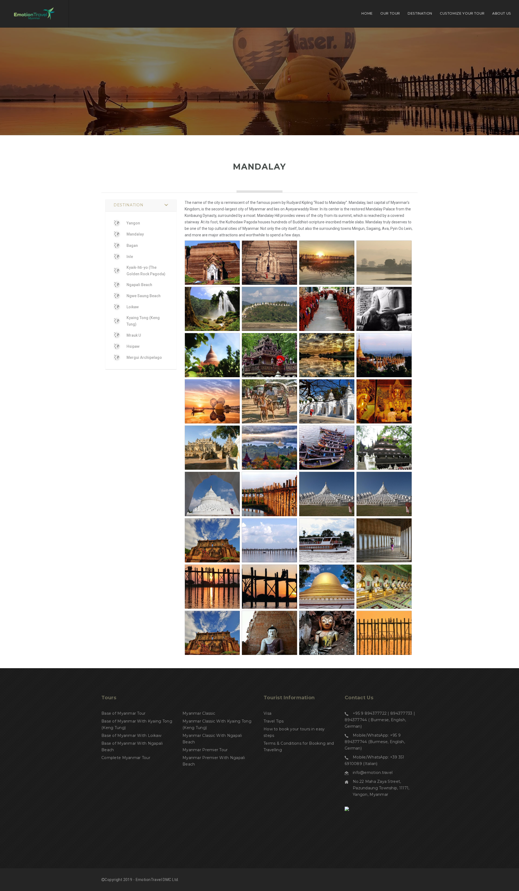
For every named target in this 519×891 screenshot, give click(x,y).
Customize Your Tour (462, 13)
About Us (501, 13)
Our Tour (390, 13)
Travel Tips (274, 721)
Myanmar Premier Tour (205, 749)
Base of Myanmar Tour (123, 713)
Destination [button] (129, 205)
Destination (420, 13)
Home (367, 13)
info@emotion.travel (372, 772)
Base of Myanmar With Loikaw (131, 735)
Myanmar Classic (198, 713)
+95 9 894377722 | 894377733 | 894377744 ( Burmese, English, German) (380, 720)
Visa (267, 713)
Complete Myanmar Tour (125, 757)
